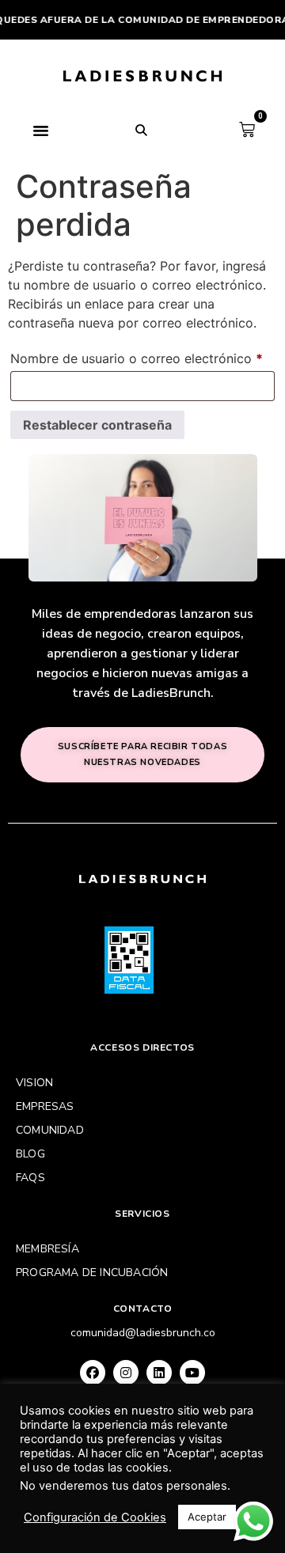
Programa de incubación (92, 1272)
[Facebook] (92, 1372)
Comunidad (50, 1130)
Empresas (45, 1106)
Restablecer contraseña (97, 425)
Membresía (47, 1248)
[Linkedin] (159, 1372)
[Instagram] (126, 1372)
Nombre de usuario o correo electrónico (142, 356)
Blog (30, 1153)
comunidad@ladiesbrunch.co (142, 1332)
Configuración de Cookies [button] (95, 1517)
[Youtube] (192, 1372)
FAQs (30, 1177)
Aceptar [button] (207, 1516)
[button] (41, 129)
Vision (34, 1082)
